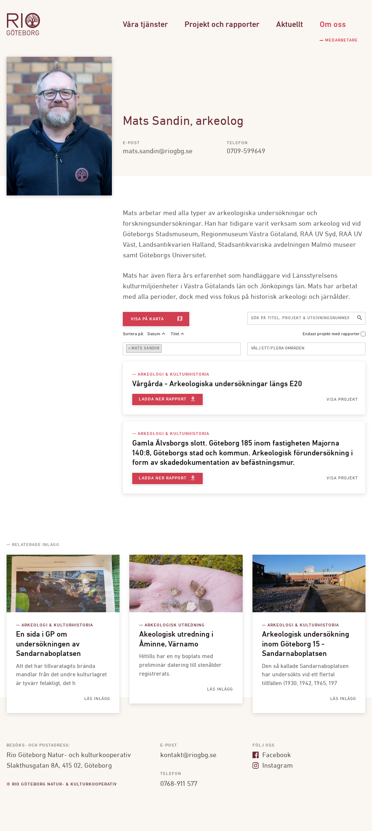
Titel (175, 334)
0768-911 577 (178, 784)
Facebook (275, 755)
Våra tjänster (145, 25)
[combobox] (182, 349)
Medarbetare (341, 40)
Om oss (333, 25)
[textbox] (165, 349)
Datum (153, 334)
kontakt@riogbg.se (188, 755)
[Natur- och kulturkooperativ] (23, 34)
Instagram (276, 765)
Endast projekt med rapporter (331, 334)
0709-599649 (246, 151)
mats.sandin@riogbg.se (158, 151)
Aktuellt (289, 25)
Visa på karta (157, 319)
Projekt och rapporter (222, 25)
